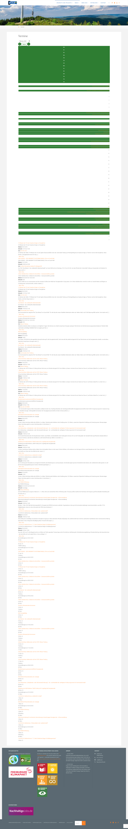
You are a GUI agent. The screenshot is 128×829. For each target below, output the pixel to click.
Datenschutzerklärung (50, 822)
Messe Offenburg (25, 489)
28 (108, 206)
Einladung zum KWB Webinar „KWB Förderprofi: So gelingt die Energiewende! (97, 213)
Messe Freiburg (24, 324)
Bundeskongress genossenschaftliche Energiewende (101, 208)
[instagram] (114, 3)
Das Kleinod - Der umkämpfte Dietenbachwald (29, 302)
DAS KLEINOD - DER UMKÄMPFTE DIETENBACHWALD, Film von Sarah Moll (36, 258)
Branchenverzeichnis (15, 822)
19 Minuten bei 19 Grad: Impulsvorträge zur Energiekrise (100, 114)
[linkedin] (117, 3)
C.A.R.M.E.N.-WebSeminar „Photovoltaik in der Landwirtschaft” (99, 227)
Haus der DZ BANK (25, 406)
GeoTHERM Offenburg (105, 224)
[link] (109, 2)
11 (108, 143)
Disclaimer (70, 822)
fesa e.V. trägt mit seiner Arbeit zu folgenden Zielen (50, 759)
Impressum (62, 822)
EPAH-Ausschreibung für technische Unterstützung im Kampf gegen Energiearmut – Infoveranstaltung (42, 497)
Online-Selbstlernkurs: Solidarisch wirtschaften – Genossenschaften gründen (97, 112)
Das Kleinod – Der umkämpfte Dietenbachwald (102, 124)
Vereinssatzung (37, 822)
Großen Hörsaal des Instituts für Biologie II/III (31, 266)
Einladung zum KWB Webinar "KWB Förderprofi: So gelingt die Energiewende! (36, 441)
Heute (24, 44)
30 (108, 84)
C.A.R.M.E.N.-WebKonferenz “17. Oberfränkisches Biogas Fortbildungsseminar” (97, 233)
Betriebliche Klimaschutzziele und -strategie (102, 210)
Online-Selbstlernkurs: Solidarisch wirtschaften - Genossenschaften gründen (36, 273)
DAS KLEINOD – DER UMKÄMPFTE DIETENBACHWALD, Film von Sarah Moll (98, 90)
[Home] (18, 27)
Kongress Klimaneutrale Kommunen (103, 130)
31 (108, 88)
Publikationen (27, 822)
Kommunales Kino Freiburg (27, 310)
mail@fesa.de (99, 759)
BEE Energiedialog (22, 331)
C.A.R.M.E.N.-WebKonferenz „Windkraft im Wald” (101, 218)
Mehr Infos (21, 256)
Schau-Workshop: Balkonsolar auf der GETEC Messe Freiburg (100, 141)
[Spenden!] (112, 3)
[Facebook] (119, 3)
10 (108, 136)
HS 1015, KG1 (24, 250)
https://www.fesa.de (101, 762)
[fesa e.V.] (12, 2)
